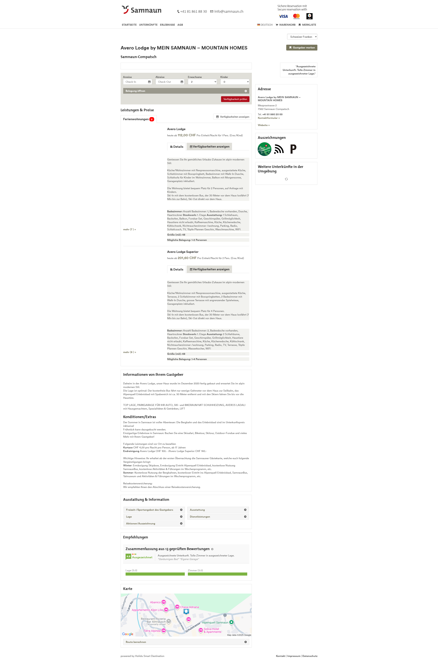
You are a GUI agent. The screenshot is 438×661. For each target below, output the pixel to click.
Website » (264, 125)
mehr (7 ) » (129, 229)
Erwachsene (195, 77)
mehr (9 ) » (129, 352)
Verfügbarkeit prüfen (235, 99)
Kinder (224, 77)
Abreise (160, 77)
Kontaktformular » (269, 117)
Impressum (293, 656)
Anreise (127, 77)
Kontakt (280, 656)
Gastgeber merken (303, 47)
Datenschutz (309, 656)
